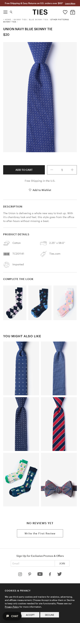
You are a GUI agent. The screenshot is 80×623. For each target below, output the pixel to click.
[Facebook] (50, 575)
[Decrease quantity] (51, 169)
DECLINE (49, 615)
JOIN (62, 563)
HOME (8, 19)
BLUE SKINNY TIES (38, 19)
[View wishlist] (65, 11)
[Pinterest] (30, 575)
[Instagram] (20, 575)
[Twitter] (59, 575)
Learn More (70, 3)
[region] (40, 97)
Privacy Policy (12, 606)
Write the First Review (40, 533)
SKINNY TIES (20, 19)
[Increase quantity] (72, 169)
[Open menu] (5, 11)
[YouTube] (40, 575)
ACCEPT (30, 615)
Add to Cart (24, 169)
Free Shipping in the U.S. (40, 180)
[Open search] (11, 11)
